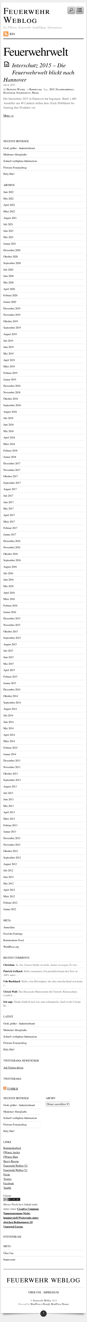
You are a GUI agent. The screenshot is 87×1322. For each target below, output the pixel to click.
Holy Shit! (9, 174)
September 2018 (12, 405)
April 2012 (9, 890)
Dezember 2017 (11, 463)
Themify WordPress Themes (56, 1304)
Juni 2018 (8, 424)
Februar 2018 (10, 450)
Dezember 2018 (11, 386)
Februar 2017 (10, 528)
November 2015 (11, 625)
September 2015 (12, 638)
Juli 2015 (8, 650)
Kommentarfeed (12, 1148)
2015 (51, 89)
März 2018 (9, 444)
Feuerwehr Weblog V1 (15, 1170)
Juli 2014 (8, 715)
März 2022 (9, 211)
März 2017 (9, 521)
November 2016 (11, 547)
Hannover (9, 92)
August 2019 (10, 334)
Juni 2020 (8, 276)
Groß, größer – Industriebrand (19, 148)
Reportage (35, 89)
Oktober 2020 (10, 256)
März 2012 (9, 896)
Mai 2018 (8, 431)
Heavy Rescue (11, 1161)
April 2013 (9, 812)
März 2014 (9, 741)
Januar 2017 (9, 534)
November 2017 (11, 470)
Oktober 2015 (10, 631)
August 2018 (10, 412)
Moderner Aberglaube (15, 154)
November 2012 (11, 844)
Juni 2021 (8, 231)
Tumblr (7, 1188)
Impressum (9, 1259)
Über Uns (8, 1253)
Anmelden (9, 927)
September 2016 (12, 560)
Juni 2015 (8, 657)
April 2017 (9, 515)
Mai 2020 (8, 282)
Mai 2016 (8, 586)
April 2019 (9, 360)
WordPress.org (11, 947)
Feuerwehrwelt (65, 89)
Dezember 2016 (11, 541)
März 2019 (9, 366)
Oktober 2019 (10, 321)
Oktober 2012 (10, 851)
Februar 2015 (10, 676)
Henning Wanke (16, 89)
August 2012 (10, 864)
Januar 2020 (9, 302)
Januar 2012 (9, 909)
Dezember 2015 (11, 618)
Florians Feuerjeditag (15, 167)
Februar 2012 (10, 902)
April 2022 (9, 205)
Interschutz (23, 92)
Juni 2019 (8, 347)
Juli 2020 (8, 269)
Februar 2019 (10, 373)
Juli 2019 (8, 340)
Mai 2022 (8, 198)
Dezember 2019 (11, 308)
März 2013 (9, 819)
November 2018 (11, 392)
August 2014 (10, 709)
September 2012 (12, 857)
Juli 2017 (8, 495)
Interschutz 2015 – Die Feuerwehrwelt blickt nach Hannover (38, 72)
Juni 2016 (8, 579)
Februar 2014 (10, 747)
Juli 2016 (8, 573)
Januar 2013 (9, 831)
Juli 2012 (8, 870)
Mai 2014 (8, 728)
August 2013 (10, 786)
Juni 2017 (8, 502)
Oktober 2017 (10, 476)
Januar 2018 (9, 457)
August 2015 (10, 644)
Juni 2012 (8, 877)
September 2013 (12, 780)
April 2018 (9, 437)
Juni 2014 (8, 722)
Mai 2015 (8, 664)
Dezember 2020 (11, 250)
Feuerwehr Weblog (26, 15)
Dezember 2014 (11, 689)
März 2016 (9, 599)
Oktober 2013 (10, 773)
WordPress (35, 1304)
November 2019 (11, 315)
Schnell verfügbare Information (20, 161)
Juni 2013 (8, 799)
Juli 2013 (8, 793)
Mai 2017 (8, 508)
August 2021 (10, 218)
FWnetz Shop (10, 1157)
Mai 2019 (8, 353)
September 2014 (12, 702)
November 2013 (11, 767)
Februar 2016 (10, 605)
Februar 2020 (10, 295)
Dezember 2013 (11, 760)
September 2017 (12, 483)
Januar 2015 (9, 683)
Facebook (8, 1183)
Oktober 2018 (10, 398)
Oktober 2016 (10, 554)
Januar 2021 (9, 243)
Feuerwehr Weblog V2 (15, 1165)
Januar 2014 (9, 754)
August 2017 (10, 489)
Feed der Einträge (13, 933)
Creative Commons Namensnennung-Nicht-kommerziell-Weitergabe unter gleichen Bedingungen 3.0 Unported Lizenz (21, 1217)
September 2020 (12, 263)
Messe (35, 92)
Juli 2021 (8, 224)
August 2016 (10, 567)
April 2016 (9, 592)
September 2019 (12, 327)
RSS (12, 34)
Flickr (6, 1174)
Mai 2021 (8, 237)
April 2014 (9, 735)
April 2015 (9, 670)
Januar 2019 (9, 379)
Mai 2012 (8, 883)
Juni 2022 (8, 192)
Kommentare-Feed (13, 940)
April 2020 (9, 289)
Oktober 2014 (10, 696)
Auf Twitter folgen (13, 1067)
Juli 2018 (8, 418)
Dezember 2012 (11, 838)
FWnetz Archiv (11, 1152)
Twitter (7, 1179)
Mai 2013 (8, 806)
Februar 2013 (10, 825)
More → (8, 115)
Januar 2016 (9, 612)
